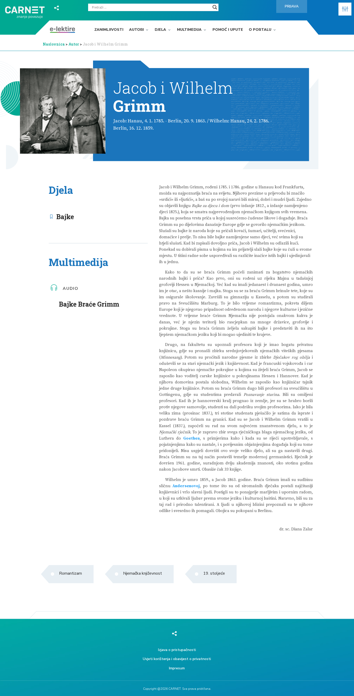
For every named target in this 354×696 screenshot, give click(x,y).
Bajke (65, 216)
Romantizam (70, 573)
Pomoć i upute (228, 30)
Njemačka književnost (142, 573)
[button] (344, 9)
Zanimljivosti (108, 30)
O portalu (260, 30)
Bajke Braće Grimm (89, 304)
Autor (74, 44)
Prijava (292, 6)
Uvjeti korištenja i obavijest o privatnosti (177, 658)
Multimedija (189, 30)
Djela (160, 30)
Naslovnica (54, 44)
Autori (136, 30)
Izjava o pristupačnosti (177, 649)
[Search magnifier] (214, 7)
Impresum (177, 668)
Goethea (191, 438)
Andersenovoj (186, 486)
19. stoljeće (214, 573)
